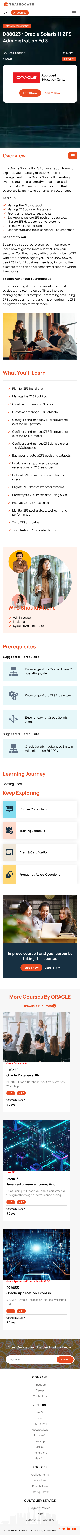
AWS (40, 1412)
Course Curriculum (16, 803)
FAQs (6, 867)
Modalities (40, 1480)
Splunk (40, 1447)
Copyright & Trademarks (40, 1519)
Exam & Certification (17, 846)
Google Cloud (40, 1429)
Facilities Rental (40, 1474)
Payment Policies (40, 1508)
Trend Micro (40, 1452)
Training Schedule (15, 824)
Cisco (40, 1418)
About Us (40, 1384)
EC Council (40, 1424)
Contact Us (40, 1396)
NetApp (40, 1441)
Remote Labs (40, 1486)
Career (40, 1390)
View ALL (40, 1458)
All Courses (19, 12)
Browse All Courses (38, 1006)
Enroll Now (30, 93)
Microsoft (40, 1435)
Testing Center (40, 1492)
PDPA (40, 1513)
